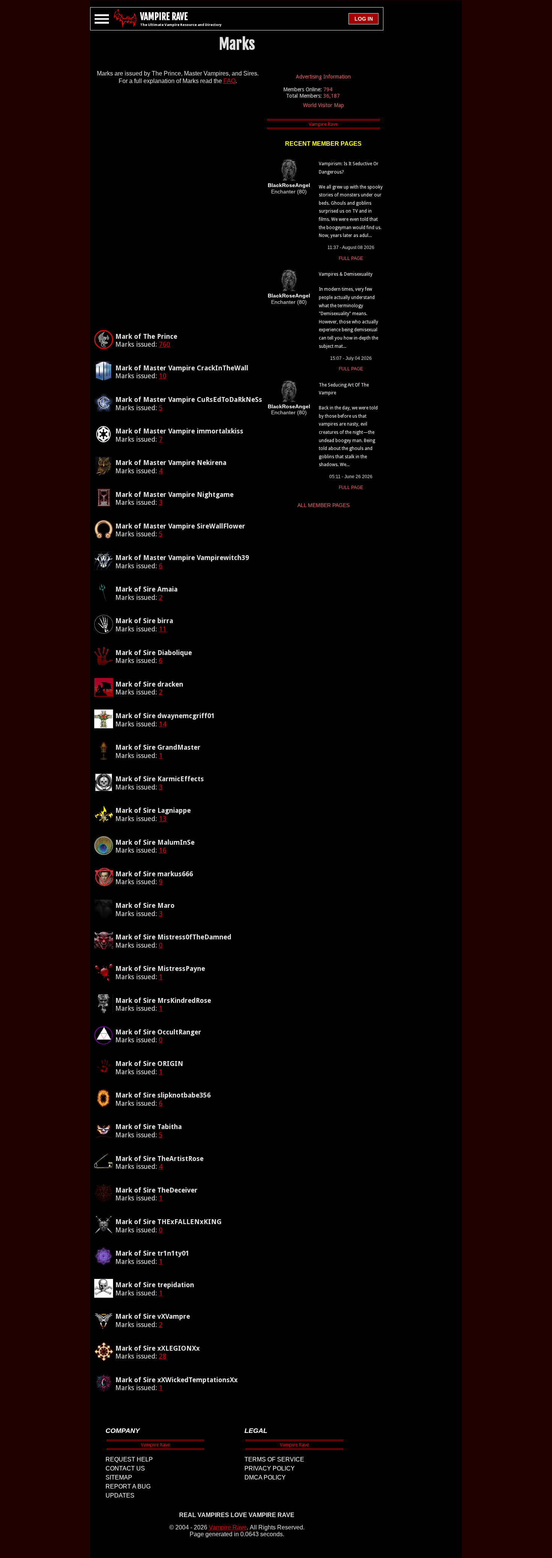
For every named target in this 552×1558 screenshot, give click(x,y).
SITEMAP (119, 1477)
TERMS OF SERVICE (274, 1459)
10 (162, 376)
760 (164, 344)
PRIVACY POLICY (269, 1468)
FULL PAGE (351, 258)
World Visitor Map (323, 105)
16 (162, 850)
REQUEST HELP (129, 1459)
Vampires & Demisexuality (346, 274)
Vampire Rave (228, 1527)
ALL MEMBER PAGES (323, 505)
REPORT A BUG (128, 1486)
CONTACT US (125, 1468)
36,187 (331, 96)
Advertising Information (323, 77)
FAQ (229, 81)
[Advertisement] (177, 210)
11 (162, 629)
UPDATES (120, 1495)
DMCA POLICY (265, 1477)
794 (327, 89)
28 (162, 1356)
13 (162, 819)
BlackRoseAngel (289, 185)
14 (162, 724)
